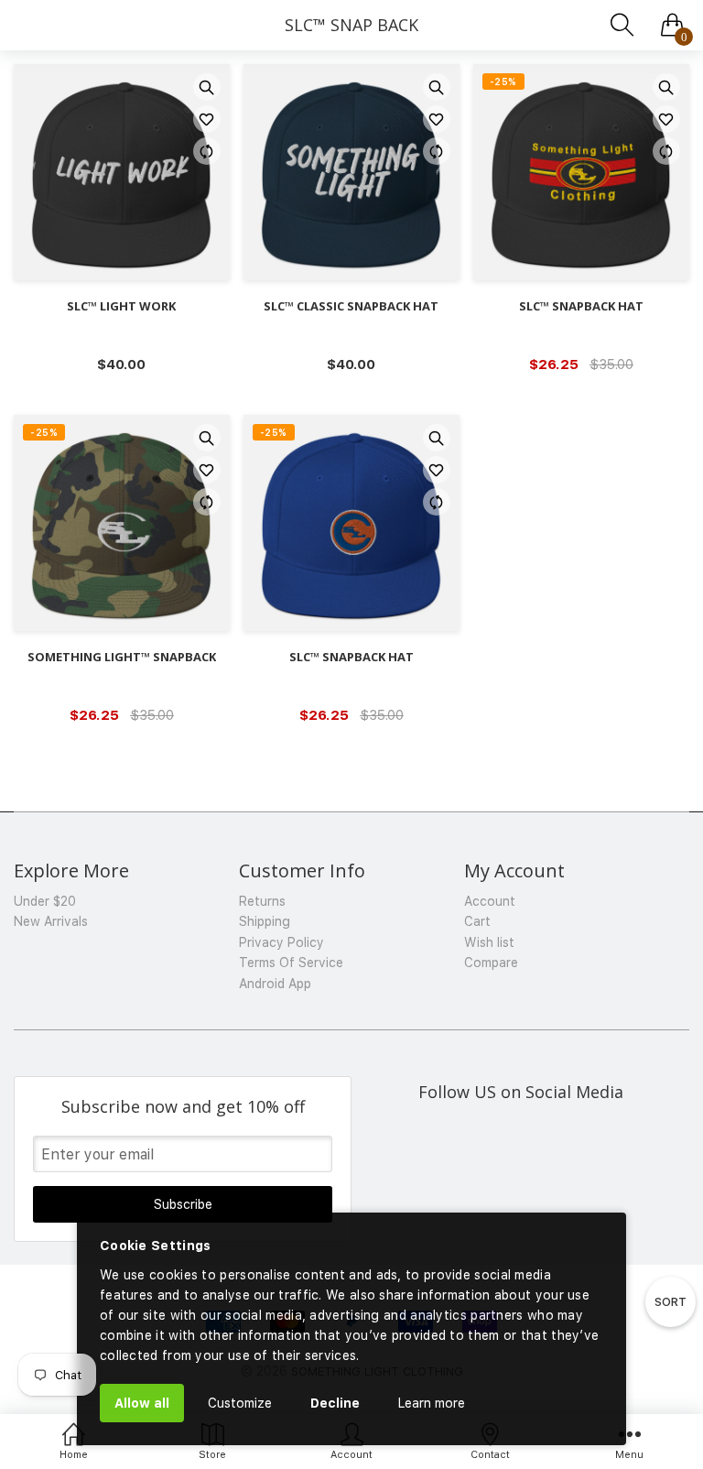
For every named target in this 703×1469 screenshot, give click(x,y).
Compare (491, 962)
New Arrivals (51, 921)
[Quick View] (207, 87)
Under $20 (45, 901)
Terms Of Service (291, 962)
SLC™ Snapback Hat (581, 306)
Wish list (489, 942)
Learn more (431, 1403)
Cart (477, 921)
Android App (275, 983)
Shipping (264, 921)
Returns (262, 901)
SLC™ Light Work (121, 306)
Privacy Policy (281, 942)
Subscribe (183, 1204)
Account (489, 901)
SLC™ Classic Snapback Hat (351, 306)
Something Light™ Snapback (121, 657)
